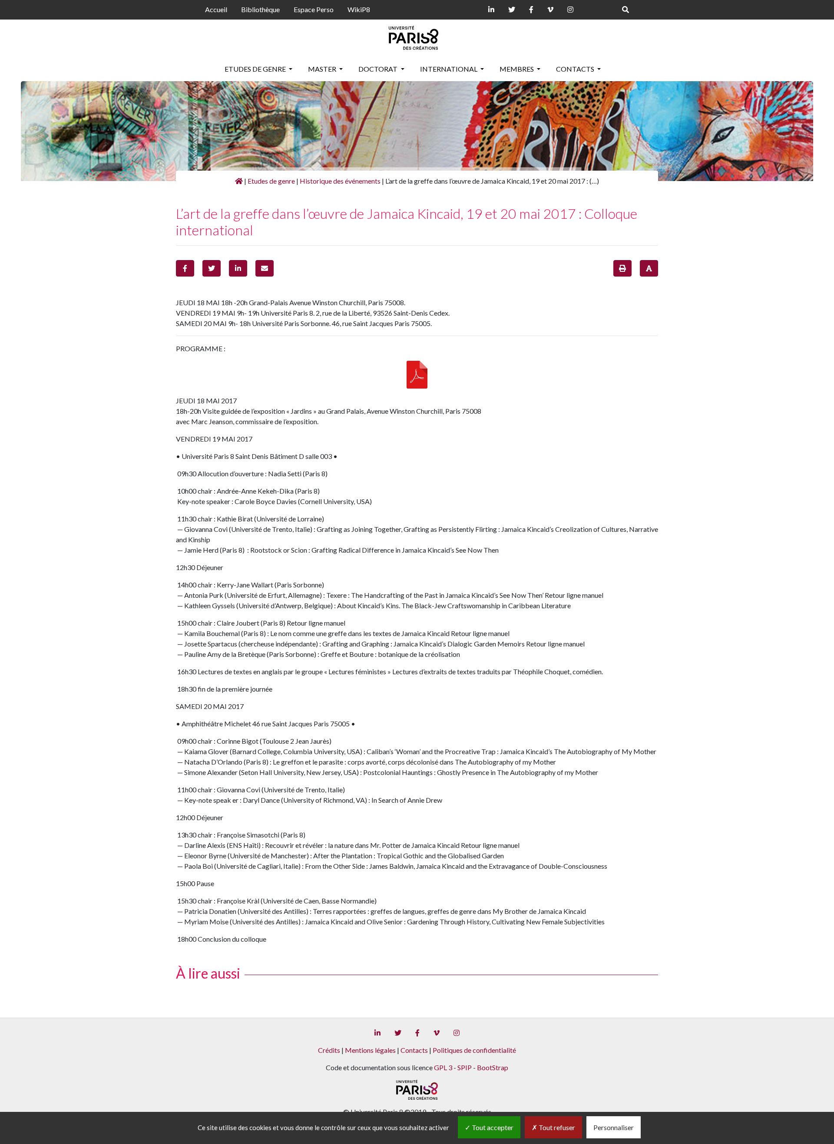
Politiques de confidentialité (474, 1050)
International (449, 69)
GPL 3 (443, 1067)
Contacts (576, 69)
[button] (185, 268)
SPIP (464, 1067)
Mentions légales (370, 1050)
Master (323, 69)
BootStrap (492, 1067)
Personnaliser (613, 1127)
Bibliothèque (260, 9)
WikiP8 (359, 9)
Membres (517, 69)
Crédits (329, 1050)
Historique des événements (340, 181)
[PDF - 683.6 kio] (417, 374)
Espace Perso (314, 9)
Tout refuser (556, 1127)
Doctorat (378, 69)
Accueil (216, 9)
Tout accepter (491, 1127)
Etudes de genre (256, 69)
